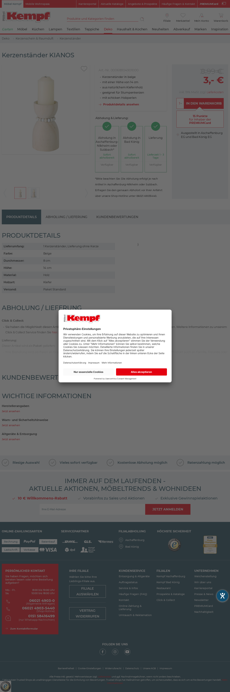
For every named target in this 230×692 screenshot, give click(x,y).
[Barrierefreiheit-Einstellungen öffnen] (222, 595)
